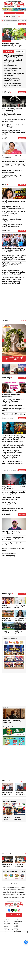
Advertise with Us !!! (14, 915)
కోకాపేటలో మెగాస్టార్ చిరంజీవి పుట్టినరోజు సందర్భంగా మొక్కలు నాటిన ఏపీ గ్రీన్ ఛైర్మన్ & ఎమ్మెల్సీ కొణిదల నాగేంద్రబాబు (14, 258)
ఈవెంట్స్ (5, 925)
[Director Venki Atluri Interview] (7, 787)
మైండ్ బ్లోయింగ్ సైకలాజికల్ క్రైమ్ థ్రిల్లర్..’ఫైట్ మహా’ (13, 61)
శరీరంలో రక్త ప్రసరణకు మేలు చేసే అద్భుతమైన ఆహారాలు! (11, 220)
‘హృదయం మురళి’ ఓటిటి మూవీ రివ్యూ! (13, 414)
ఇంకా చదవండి (22, 24)
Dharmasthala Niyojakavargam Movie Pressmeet (20, 794)
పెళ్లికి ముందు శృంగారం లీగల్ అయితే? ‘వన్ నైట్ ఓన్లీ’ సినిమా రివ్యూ (13, 401)
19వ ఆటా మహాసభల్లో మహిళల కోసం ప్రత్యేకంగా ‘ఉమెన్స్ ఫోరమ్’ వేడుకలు (19, 812)
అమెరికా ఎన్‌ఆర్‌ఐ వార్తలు (9, 930)
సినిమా (16, 20)
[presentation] (3, 34)
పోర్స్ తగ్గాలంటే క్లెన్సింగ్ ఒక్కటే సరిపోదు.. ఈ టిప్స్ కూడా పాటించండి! (13, 208)
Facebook (9, 910)
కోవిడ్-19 (6, 921)
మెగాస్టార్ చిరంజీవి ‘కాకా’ (11, 65)
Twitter (12, 910)
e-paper (6, 926)
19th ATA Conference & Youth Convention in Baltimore (20, 862)
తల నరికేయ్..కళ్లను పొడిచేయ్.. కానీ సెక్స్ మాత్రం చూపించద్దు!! (12, 509)
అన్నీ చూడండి (23, 780)
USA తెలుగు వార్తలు (7, 20)
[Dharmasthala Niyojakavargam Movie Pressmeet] (20, 787)
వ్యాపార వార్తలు (7, 923)
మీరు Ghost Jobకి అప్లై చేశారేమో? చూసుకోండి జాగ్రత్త (12, 110)
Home (2, 20)
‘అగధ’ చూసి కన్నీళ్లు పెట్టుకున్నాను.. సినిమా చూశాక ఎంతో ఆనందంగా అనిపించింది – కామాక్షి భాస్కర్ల (12, 463)
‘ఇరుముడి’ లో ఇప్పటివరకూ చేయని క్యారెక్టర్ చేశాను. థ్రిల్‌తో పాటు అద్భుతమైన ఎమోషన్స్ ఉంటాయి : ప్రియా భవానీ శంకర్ (12, 459)
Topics (5, 928)
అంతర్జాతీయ (16, 930)
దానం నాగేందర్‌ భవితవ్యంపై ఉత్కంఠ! (13, 162)
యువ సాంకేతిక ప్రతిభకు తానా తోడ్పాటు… (18, 633)
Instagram (19, 910)
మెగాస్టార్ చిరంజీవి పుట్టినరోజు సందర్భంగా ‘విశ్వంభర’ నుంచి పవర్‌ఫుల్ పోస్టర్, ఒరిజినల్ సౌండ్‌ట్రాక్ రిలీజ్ (13, 272)
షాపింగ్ (5, 931)
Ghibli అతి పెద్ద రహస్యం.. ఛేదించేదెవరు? (10, 504)
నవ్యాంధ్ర (16, 925)
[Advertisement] (14, 303)
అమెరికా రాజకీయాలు (18, 921)
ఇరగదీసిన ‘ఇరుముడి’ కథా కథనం (12, 405)
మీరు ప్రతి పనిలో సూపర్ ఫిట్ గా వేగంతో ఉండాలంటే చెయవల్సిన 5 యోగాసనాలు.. (13, 214)
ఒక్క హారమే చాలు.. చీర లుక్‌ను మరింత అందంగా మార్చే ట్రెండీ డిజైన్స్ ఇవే (14, 343)
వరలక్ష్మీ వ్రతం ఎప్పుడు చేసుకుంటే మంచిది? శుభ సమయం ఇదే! (12, 226)
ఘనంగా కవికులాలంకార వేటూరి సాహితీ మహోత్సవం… (13, 69)
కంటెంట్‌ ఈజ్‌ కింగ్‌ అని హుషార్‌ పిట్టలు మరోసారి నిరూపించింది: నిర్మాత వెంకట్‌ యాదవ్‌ (12, 85)
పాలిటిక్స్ (13, 20)
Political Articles (17, 931)
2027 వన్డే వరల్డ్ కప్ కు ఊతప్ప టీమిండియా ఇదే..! (11, 533)
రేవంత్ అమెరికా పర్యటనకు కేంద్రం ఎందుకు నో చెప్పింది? (12, 171)
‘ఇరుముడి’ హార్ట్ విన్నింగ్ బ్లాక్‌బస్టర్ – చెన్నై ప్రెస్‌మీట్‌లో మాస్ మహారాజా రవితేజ (13, 46)
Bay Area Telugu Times (14, 13)
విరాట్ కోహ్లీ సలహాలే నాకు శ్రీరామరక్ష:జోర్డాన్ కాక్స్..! (9, 555)
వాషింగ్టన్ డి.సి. (17, 920)
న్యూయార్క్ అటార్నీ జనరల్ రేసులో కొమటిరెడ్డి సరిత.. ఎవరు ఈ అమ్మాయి (20, 621)
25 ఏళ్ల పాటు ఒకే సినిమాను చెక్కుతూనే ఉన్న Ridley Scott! (13, 488)
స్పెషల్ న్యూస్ (23, 20)
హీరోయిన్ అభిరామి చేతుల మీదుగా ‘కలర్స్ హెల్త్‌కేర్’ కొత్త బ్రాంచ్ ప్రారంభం (14, 57)
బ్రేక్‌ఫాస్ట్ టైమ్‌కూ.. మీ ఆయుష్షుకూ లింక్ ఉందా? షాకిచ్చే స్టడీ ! (13, 126)
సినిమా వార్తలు (6, 41)
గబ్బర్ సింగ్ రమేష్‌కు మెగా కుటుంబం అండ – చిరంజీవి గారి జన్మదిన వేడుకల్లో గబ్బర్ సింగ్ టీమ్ (13, 250)
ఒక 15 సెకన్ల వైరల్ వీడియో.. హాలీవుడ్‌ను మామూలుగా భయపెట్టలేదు (13, 493)
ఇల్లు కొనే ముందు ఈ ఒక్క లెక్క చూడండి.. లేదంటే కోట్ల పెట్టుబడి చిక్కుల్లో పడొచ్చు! (13, 132)
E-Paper (8, 17)
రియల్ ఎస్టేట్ (6, 920)
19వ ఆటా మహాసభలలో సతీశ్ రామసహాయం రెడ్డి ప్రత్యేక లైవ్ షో (8, 812)
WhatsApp (15, 910)
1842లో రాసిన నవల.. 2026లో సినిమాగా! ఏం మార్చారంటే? (11, 498)
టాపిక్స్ (19, 20)
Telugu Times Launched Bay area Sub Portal (7, 862)
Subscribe (19, 17)
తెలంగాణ (16, 926)
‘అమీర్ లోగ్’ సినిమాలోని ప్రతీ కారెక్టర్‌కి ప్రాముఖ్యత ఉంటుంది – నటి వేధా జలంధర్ (13, 447)
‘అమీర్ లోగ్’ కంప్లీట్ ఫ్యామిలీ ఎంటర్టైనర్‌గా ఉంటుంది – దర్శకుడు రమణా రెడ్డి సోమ (12, 452)
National (16, 928)
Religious (16, 923)
